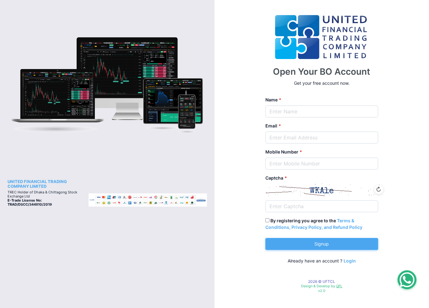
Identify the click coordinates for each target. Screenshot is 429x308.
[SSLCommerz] (148, 199)
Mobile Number (281, 151)
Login (350, 260)
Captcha (274, 178)
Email (271, 125)
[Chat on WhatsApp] (407, 279)
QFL (339, 286)
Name (271, 99)
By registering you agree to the (313, 224)
